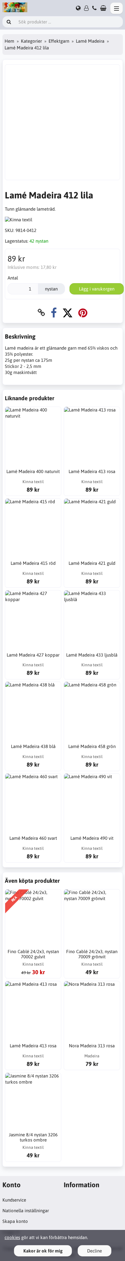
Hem (9, 41)
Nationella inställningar (25, 1210)
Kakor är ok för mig (42, 1250)
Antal (13, 277)
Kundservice (14, 1199)
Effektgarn (59, 41)
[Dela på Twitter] (67, 312)
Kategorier (31, 41)
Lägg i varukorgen (96, 288)
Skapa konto (15, 1221)
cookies (12, 1237)
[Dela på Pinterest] (82, 312)
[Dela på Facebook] (54, 312)
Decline (94, 1250)
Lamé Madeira (90, 41)
